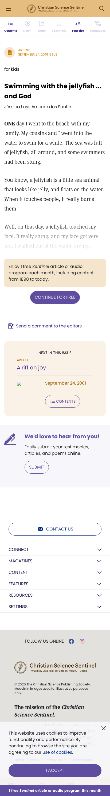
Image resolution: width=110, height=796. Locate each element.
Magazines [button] (20, 561)
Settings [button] (18, 607)
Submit (36, 467)
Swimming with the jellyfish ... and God (52, 91)
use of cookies (57, 752)
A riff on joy (31, 367)
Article (24, 50)
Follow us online (44, 641)
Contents (66, 401)
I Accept (55, 770)
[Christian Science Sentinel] (55, 9)
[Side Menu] (8, 8)
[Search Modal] (101, 8)
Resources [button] (21, 595)
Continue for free (55, 297)
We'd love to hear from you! (62, 436)
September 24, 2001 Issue (37, 54)
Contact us (59, 529)
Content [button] (18, 572)
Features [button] (18, 584)
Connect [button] (19, 549)
